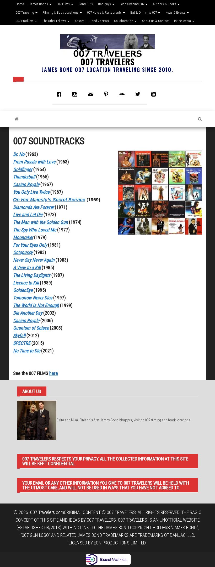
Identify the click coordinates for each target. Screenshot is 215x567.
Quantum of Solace (31, 328)
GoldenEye (23, 290)
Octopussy (23, 252)
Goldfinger (22, 169)
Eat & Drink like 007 (144, 12)
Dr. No (18, 154)
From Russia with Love (34, 162)
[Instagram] (76, 94)
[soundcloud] (123, 94)
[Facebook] (60, 94)
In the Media (183, 21)
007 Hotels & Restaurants (104, 12)
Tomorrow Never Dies (32, 297)
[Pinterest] (107, 94)
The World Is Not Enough (36, 305)
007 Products (25, 21)
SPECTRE (21, 343)
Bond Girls (85, 4)
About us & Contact (155, 21)
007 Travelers (107, 61)
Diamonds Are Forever (33, 207)
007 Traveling (25, 12)
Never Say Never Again (34, 260)
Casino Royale (26, 320)
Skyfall (19, 335)
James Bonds (39, 4)
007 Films (64, 4)
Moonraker (23, 237)
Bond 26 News (99, 21)
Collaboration (124, 21)
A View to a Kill (27, 267)
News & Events (175, 12)
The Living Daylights (31, 275)
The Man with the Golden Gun (40, 222)
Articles (79, 21)
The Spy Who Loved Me (34, 229)
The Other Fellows (54, 21)
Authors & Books (165, 4)
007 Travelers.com (47, 512)
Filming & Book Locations (61, 12)
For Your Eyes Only (30, 245)
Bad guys (105, 4)
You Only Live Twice (31, 192)
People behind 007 (132, 4)
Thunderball (24, 176)
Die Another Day (27, 313)
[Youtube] (155, 94)
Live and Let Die (27, 214)
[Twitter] (139, 94)
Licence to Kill (26, 282)
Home (20, 4)
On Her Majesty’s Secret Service (49, 199)
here (53, 373)
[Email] (92, 94)
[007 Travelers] (16, 119)
